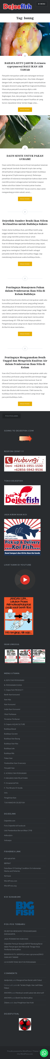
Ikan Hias (7, 700)
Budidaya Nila (9, 753)
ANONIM (7, 993)
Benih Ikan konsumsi (12, 695)
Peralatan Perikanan (12, 719)
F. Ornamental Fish (11, 783)
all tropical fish (9, 858)
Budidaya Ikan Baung (12, 739)
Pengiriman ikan (10, 798)
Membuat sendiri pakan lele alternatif (30, 993)
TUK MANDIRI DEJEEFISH (14, 803)
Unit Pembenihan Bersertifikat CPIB (18, 830)
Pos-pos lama (11, 416)
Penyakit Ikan (9, 768)
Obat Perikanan (10, 714)
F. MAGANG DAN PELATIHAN (16, 778)
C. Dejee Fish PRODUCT (13, 690)
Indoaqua (7, 840)
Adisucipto (8, 835)
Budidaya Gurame (11, 734)
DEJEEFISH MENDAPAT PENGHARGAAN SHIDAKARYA (20, 932)
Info (6, 793)
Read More (25, 109)
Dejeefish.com (9, 821)
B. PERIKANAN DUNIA (13, 685)
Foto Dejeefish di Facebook (14, 826)
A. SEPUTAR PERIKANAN (14, 680)
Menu (42, 4)
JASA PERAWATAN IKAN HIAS (16, 939)
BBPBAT (7, 863)
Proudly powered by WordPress (19, 1051)
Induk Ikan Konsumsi (12, 709)
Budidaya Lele (9, 748)
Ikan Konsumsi (9, 704)
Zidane (6, 1003)
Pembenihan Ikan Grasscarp (15, 763)
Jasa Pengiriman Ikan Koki (24, 1003)
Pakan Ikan (8, 758)
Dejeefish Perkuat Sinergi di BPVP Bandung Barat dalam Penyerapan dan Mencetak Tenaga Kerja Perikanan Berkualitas (23, 946)
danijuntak (8, 980)
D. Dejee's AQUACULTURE (14, 724)
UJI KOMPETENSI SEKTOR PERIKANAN (20, 962)
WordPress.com (10, 881)
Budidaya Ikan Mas (11, 744)
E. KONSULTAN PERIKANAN (15, 773)
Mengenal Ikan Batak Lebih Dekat (29, 980)
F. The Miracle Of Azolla (13, 788)
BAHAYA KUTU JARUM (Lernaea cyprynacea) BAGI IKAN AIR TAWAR (23, 955)
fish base (7, 876)
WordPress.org (10, 886)
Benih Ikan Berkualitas (24, 998)
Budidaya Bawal (10, 729)
